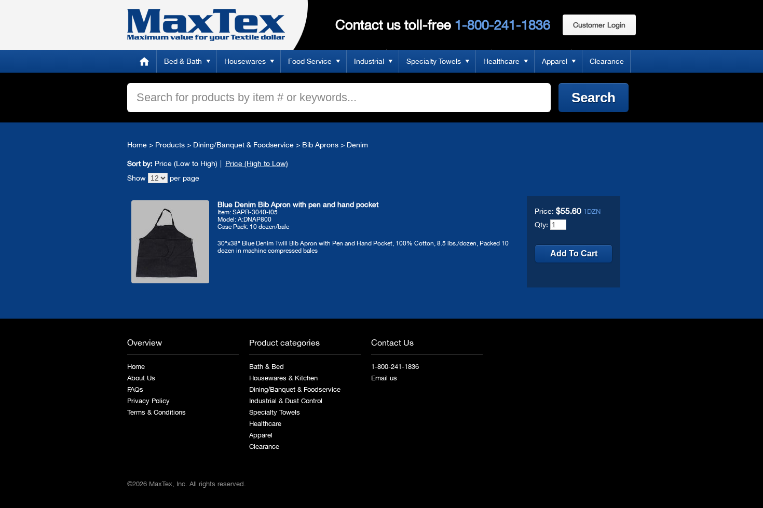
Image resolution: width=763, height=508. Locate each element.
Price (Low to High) (186, 163)
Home (144, 61)
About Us (141, 378)
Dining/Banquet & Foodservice (243, 145)
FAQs (135, 389)
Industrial (369, 61)
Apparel (554, 61)
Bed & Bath (183, 61)
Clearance (607, 61)
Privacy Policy (148, 401)
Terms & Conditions (156, 412)
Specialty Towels (433, 61)
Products (170, 145)
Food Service (310, 61)
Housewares (245, 61)
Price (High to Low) (256, 163)
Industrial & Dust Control (285, 401)
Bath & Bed (266, 366)
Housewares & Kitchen (283, 378)
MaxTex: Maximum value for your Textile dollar (206, 25)
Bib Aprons (320, 145)
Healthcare (501, 61)
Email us (384, 378)
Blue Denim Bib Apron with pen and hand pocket (297, 204)
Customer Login (599, 25)
